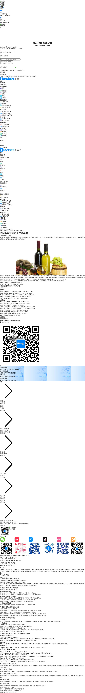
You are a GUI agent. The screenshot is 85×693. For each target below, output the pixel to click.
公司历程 (4, 219)
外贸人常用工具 (6, 107)
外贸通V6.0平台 (4, 158)
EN (20, 150)
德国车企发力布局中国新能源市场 (13, 282)
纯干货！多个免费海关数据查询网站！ (10, 296)
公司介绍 (2, 495)
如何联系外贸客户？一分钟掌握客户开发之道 (11, 307)
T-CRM (4, 98)
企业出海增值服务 (6, 105)
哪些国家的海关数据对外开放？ (8, 310)
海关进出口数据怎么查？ (6, 305)
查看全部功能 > (4, 181)
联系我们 (4, 221)
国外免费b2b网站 (4, 315)
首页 (1, 230)
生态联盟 (2, 475)
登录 (1, 147)
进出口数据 (19, 560)
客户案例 (2, 452)
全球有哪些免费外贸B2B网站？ (8, 312)
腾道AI (3, 88)
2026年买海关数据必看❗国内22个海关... (10, 293)
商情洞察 (4, 90)
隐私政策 (2, 525)
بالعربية (2, 142)
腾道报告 (4, 104)
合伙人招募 (3, 473)
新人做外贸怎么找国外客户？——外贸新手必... (12, 295)
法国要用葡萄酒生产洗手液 (17, 230)
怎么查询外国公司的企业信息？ (8, 298)
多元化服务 (3, 183)
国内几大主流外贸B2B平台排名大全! (14, 284)
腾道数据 (8, 560)
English (2, 140)
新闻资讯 (4, 223)
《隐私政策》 (13, 70)
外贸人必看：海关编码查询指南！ (8, 302)
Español (2, 145)
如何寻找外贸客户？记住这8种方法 (9, 303)
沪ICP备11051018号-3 (10, 557)
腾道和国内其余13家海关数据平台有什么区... (11, 308)
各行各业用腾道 (6, 208)
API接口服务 (5, 102)
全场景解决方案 (6, 203)
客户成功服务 (5, 210)
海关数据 (13, 560)
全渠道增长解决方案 (7, 205)
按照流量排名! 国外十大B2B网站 (8, 313)
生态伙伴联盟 (5, 216)
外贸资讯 (6, 230)
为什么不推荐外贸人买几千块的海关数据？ (11, 291)
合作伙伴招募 (5, 214)
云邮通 (3, 96)
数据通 (3, 94)
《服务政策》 (21, 70)
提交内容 (2, 72)
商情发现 (4, 92)
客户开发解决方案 (6, 201)
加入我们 (4, 225)
